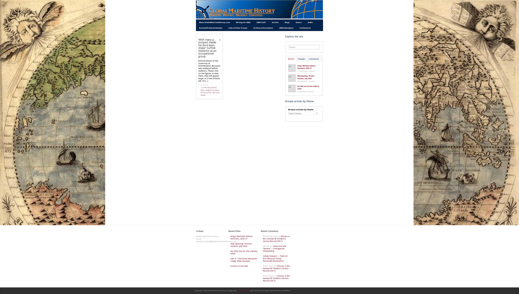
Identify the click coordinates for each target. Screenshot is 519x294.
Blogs (287, 22)
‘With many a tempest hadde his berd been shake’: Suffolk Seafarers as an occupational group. (207, 48)
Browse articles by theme (300, 109)
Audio (310, 22)
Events (299, 22)
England (208, 90)
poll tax (209, 92)
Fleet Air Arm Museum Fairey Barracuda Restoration (275, 258)
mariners (203, 92)
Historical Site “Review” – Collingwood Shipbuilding (274, 248)
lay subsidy (215, 90)
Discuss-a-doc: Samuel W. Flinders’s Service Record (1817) (276, 238)
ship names (215, 92)
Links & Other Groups (237, 28)
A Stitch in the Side (239, 266)
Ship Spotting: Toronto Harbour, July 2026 (305, 77)
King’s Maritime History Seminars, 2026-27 (306, 67)
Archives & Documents (263, 28)
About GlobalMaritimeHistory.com (214, 22)
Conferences (305, 28)
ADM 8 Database (286, 28)
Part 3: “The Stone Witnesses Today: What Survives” (243, 259)
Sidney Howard (270, 256)
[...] (206, 81)
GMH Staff (261, 22)
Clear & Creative (243, 291)
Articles (275, 22)
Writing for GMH (243, 22)
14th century (207, 87)
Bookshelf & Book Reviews (210, 28)
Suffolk (203, 95)
